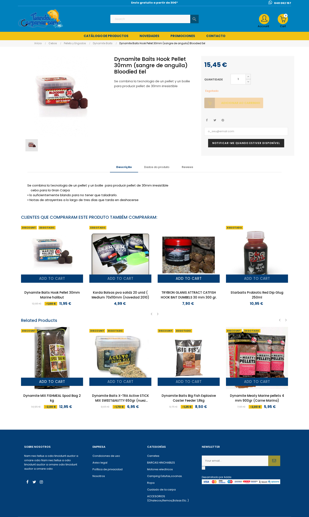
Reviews (187, 167)
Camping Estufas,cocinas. (164, 476)
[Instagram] (41, 482)
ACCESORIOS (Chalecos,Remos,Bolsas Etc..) (168, 498)
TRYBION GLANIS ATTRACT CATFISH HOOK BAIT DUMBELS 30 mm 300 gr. (189, 295)
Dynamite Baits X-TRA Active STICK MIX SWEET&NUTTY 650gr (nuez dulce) (120, 398)
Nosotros (98, 476)
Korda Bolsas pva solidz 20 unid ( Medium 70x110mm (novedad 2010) (120, 295)
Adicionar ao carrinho (240, 103)
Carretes (153, 456)
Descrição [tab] (124, 167)
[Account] (264, 19)
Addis (227, 477)
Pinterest (223, 120)
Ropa (150, 483)
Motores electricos (160, 469)
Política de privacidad (107, 469)
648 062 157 (282, 3)
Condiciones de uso (106, 456)
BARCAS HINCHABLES (161, 463)
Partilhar (207, 120)
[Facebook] (27, 482)
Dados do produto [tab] (156, 167)
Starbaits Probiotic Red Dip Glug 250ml (257, 295)
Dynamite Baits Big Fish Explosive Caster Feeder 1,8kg (189, 398)
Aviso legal (99, 463)
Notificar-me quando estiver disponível (246, 143)
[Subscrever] (274, 461)
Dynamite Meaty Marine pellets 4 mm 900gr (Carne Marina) (257, 398)
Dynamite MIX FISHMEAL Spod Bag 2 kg (52, 398)
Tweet (215, 120)
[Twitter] (34, 482)
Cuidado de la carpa (161, 490)
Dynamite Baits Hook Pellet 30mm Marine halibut (52, 295)
